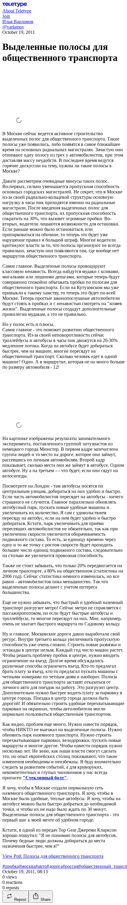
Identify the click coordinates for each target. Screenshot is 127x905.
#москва (27, 866)
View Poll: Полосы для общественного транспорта (52, 856)
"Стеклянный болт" (45, 777)
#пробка (10, 866)
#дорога (55, 866)
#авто (41, 866)
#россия (71, 866)
